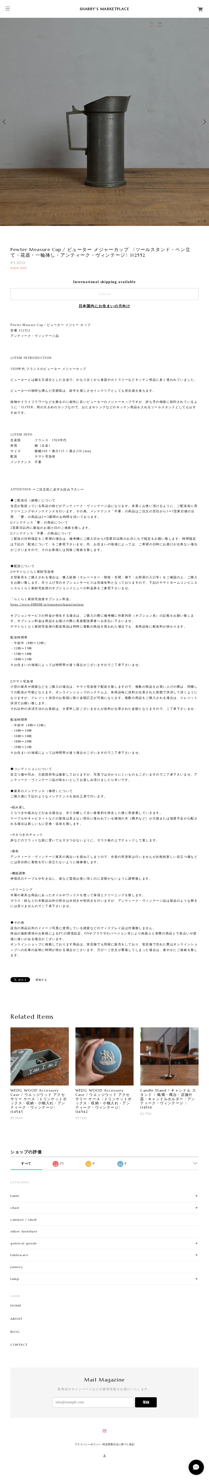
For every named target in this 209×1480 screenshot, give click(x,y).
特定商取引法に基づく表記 (118, 1444)
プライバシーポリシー (88, 1444)
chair (15, 1208)
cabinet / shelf (23, 1220)
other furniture (24, 1231)
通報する (41, 979)
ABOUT (16, 1319)
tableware (19, 1255)
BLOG (15, 1332)
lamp (14, 1279)
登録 (146, 1402)
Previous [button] (5, 122)
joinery (16, 1267)
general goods (23, 1243)
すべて (26, 1163)
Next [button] (204, 122)
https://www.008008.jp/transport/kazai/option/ (47, 604)
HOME (15, 1305)
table (15, 1196)
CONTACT (19, 1344)
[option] (104, 122)
